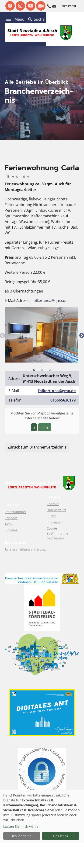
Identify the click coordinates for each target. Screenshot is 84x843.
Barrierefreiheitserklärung (25, 549)
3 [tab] (50, 370)
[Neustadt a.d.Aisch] (40, 32)
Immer (45, 427)
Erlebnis (11, 518)
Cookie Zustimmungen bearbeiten (58, 533)
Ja (33, 427)
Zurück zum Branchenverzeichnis (37, 447)
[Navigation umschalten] (9, 19)
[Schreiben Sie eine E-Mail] (54, 6)
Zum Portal (69, 6)
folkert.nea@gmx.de (49, 300)
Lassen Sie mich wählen (22, 826)
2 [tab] (42, 370)
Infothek (11, 530)
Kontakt (53, 504)
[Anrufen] (49, 6)
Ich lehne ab (22, 836)
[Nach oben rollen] (73, 832)
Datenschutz (56, 510)
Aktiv (8, 524)
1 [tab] (34, 370)
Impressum (55, 522)
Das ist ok (60, 836)
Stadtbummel (15, 512)
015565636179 (63, 400)
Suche (51, 516)
